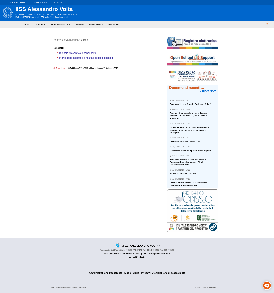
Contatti (59, 2)
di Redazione (59, 68)
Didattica (79, 24)
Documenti (113, 24)
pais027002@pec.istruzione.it (56, 17)
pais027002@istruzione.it (29, 17)
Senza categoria (70, 39)
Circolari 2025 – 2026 (60, 24)
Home (27, 24)
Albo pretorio (131, 273)
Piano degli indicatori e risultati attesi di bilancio (86, 57)
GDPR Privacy (41, 2)
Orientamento (96, 24)
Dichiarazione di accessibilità (168, 273)
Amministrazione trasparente (105, 273)
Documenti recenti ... (186, 87)
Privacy (145, 273)
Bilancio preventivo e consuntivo (77, 53)
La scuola (40, 24)
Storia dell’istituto (17, 2)
